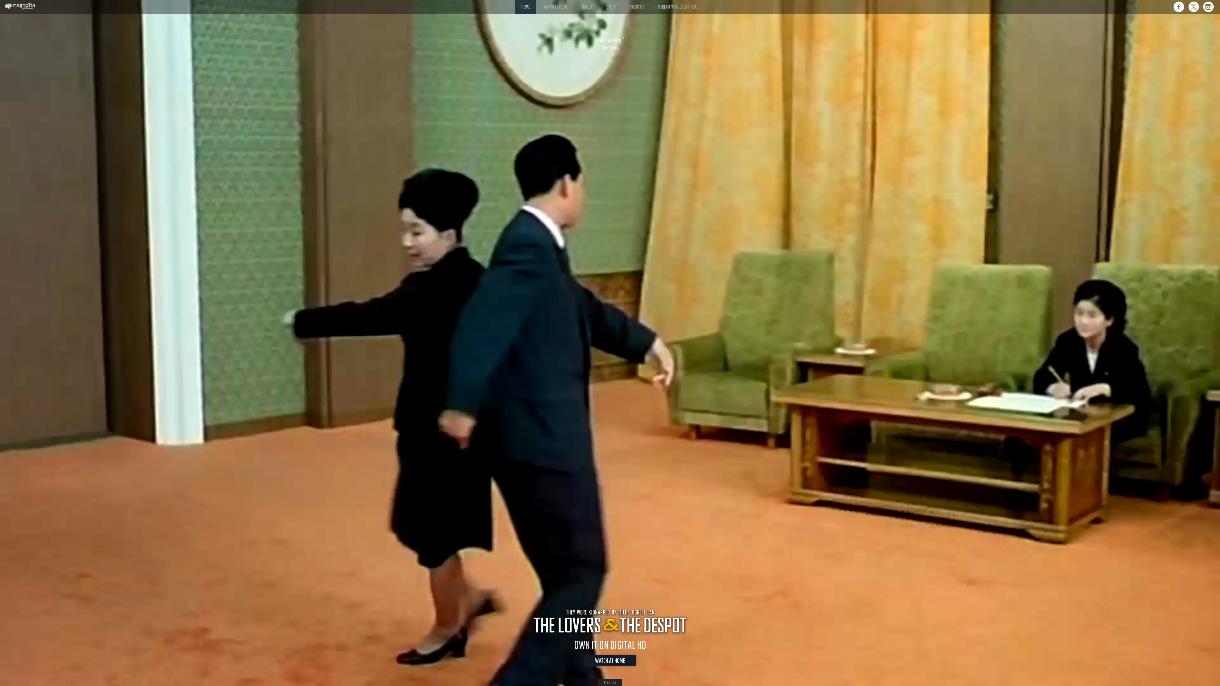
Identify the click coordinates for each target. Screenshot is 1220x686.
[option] (610, 43)
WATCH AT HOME (610, 660)
